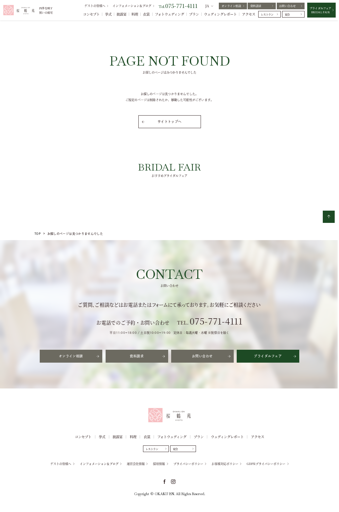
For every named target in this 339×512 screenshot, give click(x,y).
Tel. (178, 6)
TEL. (210, 322)
